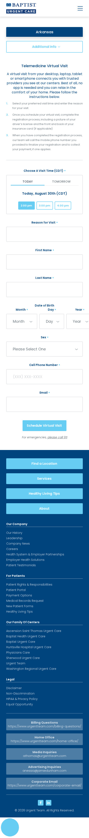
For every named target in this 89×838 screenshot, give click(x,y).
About (44, 508)
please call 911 (57, 437)
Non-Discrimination (20, 693)
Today (28, 181)
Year (78, 310)
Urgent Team (15, 663)
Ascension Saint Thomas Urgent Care (33, 631)
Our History (14, 533)
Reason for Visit (43, 222)
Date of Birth (44, 305)
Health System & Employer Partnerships (35, 554)
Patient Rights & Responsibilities (29, 584)
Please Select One (29, 349)
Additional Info (44, 46)
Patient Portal (16, 590)
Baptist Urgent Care (20, 642)
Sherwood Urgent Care (23, 658)
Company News (18, 543)
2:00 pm (26, 206)
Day (51, 310)
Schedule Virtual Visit (44, 425)
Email (44, 393)
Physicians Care (18, 652)
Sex (43, 337)
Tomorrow (61, 181)
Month (21, 310)
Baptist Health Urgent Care (25, 636)
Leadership (14, 538)
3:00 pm (44, 206)
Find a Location (44, 463)
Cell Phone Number (43, 365)
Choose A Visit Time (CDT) (43, 171)
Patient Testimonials (21, 565)
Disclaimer (14, 688)
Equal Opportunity (19, 704)
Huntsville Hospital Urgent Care (28, 647)
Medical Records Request (25, 601)
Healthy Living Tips (44, 493)
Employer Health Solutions (25, 560)
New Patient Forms (19, 606)
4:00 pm (63, 206)
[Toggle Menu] (80, 8)
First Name (43, 250)
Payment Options (19, 595)
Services (44, 478)
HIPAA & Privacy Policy (22, 699)
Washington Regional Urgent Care (31, 669)
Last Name (43, 278)
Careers (12, 549)
